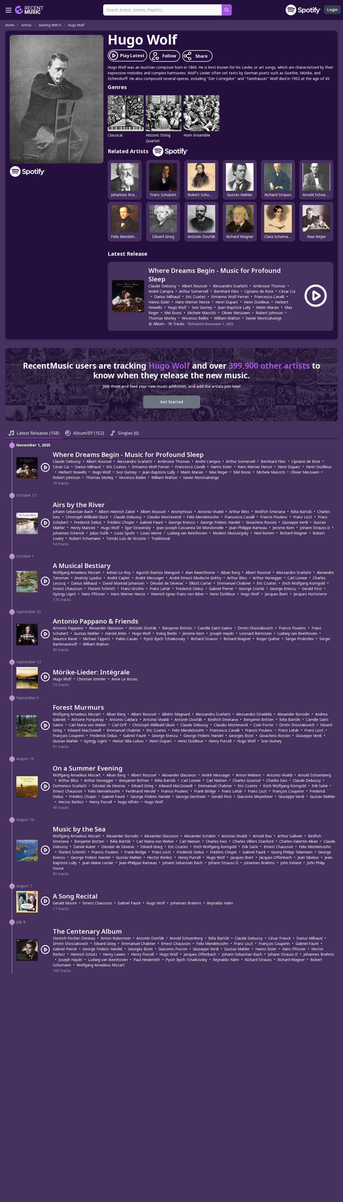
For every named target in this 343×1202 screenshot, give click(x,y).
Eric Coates (196, 296)
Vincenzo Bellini (195, 318)
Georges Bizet (241, 735)
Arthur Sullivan (289, 835)
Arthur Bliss (239, 511)
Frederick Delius (88, 522)
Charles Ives (276, 780)
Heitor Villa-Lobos (128, 740)
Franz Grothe (132, 588)
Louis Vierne (151, 533)
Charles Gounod (246, 780)
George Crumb (251, 588)
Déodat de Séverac (167, 583)
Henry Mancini (82, 527)
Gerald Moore (65, 903)
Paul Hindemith (146, 959)
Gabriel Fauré (151, 522)
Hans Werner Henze (192, 302)
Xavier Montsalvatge (264, 318)
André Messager (149, 577)
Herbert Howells (72, 472)
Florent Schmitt (101, 588)
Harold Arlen (115, 633)
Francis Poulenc (274, 516)
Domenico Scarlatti (70, 785)
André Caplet (118, 577)
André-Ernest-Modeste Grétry (195, 577)
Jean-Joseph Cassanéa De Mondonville (189, 527)
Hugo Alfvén (128, 801)
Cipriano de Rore (258, 291)
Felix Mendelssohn (203, 516)
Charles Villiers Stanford (253, 841)
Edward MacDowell (84, 730)
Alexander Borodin (293, 714)
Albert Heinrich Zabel (117, 511)
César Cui (287, 291)
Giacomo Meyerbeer (255, 796)
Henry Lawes (114, 954)
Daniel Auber (84, 846)
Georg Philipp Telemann (291, 852)
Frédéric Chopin (120, 522)
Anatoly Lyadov (88, 577)
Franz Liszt (302, 516)
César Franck (279, 938)
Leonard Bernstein (255, 633)
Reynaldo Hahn (220, 903)
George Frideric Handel (220, 522)
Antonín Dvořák (142, 628)
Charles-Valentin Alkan (298, 841)
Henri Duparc (226, 302)
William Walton (227, 318)
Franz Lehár (160, 588)
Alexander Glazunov (106, 628)
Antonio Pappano (68, 628)
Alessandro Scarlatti (230, 285)
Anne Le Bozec (124, 678)
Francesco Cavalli (269, 296)
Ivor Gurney (202, 307)
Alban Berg (230, 572)
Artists (26, 25)
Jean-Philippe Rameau (248, 527)
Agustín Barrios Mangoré (158, 572)
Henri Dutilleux (256, 302)
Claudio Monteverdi (164, 516)
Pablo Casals (127, 638)
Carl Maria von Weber (87, 724)
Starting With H (50, 25)
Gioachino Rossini (261, 522)
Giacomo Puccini (172, 948)
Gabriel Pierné (221, 588)
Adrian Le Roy (118, 572)
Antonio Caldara (123, 719)
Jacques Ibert (276, 593)
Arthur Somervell (193, 291)
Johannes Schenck (68, 533)
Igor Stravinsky (138, 527)
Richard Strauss (204, 638)
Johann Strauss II (315, 527)
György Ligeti (64, 593)
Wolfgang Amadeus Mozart (77, 572)
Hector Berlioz (71, 801)
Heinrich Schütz (83, 954)
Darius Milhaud (167, 296)
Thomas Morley (162, 318)
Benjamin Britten (177, 628)
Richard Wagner (293, 533)
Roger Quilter (268, 638)
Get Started (171, 401)
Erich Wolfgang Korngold (303, 583)
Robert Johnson (269, 312)
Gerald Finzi (312, 588)
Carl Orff (119, 724)
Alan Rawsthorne (200, 572)
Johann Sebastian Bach (73, 511)
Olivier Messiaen (236, 312)
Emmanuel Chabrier (234, 583)
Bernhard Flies (226, 291)
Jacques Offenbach (275, 857)
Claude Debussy (162, 285)
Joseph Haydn (222, 633)
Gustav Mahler (86, 633)
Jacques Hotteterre (310, 593)
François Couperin (68, 735)
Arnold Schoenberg (314, 775)
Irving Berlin (166, 633)
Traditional (160, 538)
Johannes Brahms (259, 862)
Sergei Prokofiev (299, 638)
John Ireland (290, 862)
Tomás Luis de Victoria (126, 538)
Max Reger (218, 472)
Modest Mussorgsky (230, 533)
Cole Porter (263, 724)
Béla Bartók (301, 511)
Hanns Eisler (159, 302)
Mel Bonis (173, 312)
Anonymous (181, 511)
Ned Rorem (264, 533)
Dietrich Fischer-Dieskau (74, 938)
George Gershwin (191, 796)
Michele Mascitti (201, 312)
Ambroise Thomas (269, 285)
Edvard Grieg (142, 785)
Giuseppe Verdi (295, 522)
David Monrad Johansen (123, 583)
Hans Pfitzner (93, 593)
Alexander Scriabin (200, 835)
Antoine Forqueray (87, 719)
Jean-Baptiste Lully (234, 307)
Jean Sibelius (308, 857)
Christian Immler (91, 678)
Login (332, 9)
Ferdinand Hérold (140, 791)
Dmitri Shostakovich (255, 628)
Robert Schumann (84, 538)
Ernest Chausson (67, 588)
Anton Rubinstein (116, 938)
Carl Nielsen (216, 780)
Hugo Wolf (76, 25)
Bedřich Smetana (270, 511)
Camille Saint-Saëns (215, 628)
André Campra (160, 291)
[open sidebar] (8, 10)
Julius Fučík (99, 533)
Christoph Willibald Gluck (87, 516)
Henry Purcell (220, 740)
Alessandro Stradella (254, 714)
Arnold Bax (262, 835)
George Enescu (182, 522)
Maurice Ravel (65, 638)
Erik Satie (320, 785)
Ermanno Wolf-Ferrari (230, 296)
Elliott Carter (200, 583)
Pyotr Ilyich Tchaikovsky (164, 638)
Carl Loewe (297, 577)
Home (9, 25)
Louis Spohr (124, 533)
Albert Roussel (194, 285)
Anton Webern (248, 775)
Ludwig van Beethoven (187, 533)
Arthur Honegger (267, 577)
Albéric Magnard (176, 714)
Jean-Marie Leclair (97, 862)
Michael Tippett (96, 638)
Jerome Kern (283, 527)
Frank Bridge (205, 791)
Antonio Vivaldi (210, 511)
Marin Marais (267, 307)
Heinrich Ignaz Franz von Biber (177, 593)
